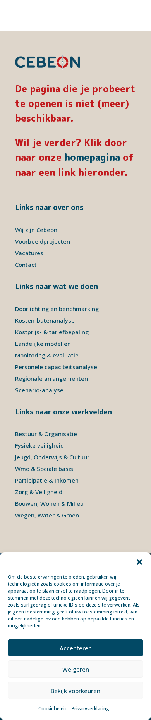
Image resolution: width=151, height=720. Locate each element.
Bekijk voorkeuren (75, 690)
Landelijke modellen (43, 343)
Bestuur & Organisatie (46, 434)
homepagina (92, 157)
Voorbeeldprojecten (42, 241)
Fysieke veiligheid (39, 445)
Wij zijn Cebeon (36, 230)
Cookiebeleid (53, 708)
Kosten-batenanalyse (45, 320)
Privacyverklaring (90, 708)
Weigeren (75, 669)
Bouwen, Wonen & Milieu (49, 503)
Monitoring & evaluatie (47, 355)
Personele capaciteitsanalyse (56, 367)
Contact (26, 264)
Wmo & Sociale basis (44, 469)
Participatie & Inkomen (47, 480)
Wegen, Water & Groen (47, 515)
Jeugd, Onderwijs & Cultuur (52, 457)
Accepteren (76, 648)
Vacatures (29, 253)
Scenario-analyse (39, 390)
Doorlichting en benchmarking (57, 309)
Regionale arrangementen (51, 378)
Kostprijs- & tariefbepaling (52, 332)
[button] (139, 562)
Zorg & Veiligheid (38, 492)
